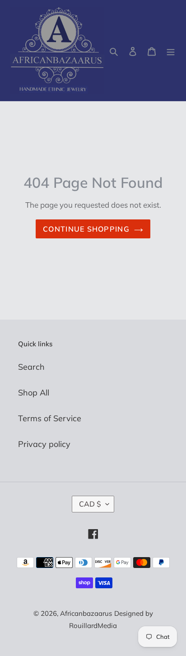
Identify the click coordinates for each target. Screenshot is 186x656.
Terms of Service (49, 418)
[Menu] (170, 50)
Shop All (33, 392)
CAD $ (90, 503)
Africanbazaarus (86, 613)
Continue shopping (86, 228)
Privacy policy (44, 444)
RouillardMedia (93, 625)
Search (31, 367)
